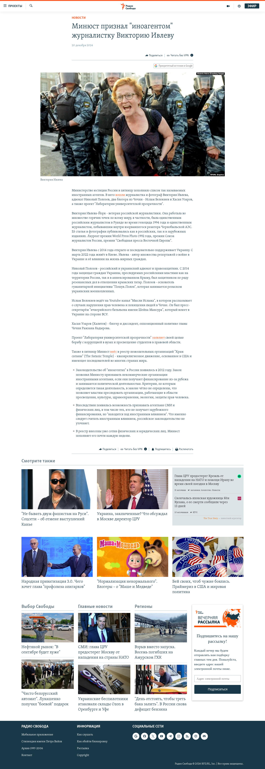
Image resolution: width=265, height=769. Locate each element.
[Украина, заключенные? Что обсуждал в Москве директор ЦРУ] (132, 489)
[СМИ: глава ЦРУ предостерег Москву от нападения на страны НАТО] (104, 627)
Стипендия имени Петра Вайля (41, 741)
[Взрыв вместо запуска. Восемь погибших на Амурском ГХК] (161, 627)
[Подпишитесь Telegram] (170, 736)
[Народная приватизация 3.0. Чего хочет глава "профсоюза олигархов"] (57, 557)
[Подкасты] (195, 736)
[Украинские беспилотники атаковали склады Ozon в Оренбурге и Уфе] (104, 679)
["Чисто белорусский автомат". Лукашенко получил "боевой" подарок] (47, 674)
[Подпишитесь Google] (135, 736)
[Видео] (228, 6)
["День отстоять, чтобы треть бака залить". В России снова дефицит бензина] (161, 679)
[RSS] (187, 736)
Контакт (26, 755)
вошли (120, 195)
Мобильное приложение (37, 734)
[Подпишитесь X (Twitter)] (153, 736)
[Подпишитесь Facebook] (144, 736)
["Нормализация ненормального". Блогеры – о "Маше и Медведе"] (132, 557)
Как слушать (85, 734)
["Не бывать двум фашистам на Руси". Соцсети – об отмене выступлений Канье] (57, 489)
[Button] (154, 55)
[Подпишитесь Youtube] (161, 736)
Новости (79, 18)
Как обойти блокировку (92, 741)
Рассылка (83, 748)
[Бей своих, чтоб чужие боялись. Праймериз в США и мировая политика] (208, 557)
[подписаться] (204, 736)
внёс (113, 352)
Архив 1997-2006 (32, 748)
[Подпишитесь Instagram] (178, 736)
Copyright (83, 755)
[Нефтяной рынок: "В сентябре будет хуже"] (47, 627)
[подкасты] (239, 6)
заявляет (158, 337)
